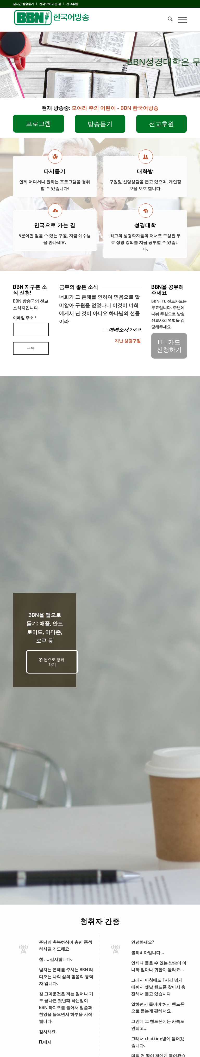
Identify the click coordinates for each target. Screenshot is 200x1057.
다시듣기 (55, 171)
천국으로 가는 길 (50, 4)
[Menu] (180, 19)
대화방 (145, 171)
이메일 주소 (25, 317)
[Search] (167, 19)
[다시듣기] (55, 156)
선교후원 (72, 4)
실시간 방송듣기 (23, 4)
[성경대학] (146, 210)
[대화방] (146, 156)
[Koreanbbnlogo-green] (52, 19)
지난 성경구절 (128, 341)
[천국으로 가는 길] (55, 210)
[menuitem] (25, 4)
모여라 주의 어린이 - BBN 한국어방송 (115, 107)
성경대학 (145, 225)
